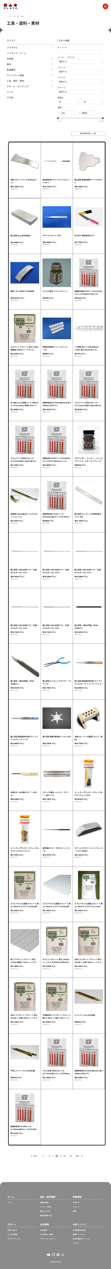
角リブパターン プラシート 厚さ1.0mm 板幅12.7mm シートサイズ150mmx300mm (24, 961)
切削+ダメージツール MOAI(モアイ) (23, 181)
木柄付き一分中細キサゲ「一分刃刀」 (23, 793)
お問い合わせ (12, 1230)
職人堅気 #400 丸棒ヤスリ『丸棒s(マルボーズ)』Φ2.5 (87, 571)
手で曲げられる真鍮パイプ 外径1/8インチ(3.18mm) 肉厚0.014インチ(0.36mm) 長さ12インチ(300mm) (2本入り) (24, 404)
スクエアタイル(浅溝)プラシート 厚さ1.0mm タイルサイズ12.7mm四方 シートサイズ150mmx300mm (88, 905)
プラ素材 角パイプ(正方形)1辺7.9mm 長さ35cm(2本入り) (86, 348)
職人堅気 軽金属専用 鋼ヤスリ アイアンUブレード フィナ (24, 738)
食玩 (9, 64)
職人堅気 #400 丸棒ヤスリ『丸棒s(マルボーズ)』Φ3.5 (56, 626)
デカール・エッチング (17, 86)
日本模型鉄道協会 (79, 1230)
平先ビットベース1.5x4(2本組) (22, 1070)
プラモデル (12, 47)
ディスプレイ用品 (15, 75)
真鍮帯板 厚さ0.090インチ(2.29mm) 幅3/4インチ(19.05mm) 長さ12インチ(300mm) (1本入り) (24, 1128)
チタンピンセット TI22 (52, 235)
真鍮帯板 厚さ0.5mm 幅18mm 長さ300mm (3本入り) (57, 404)
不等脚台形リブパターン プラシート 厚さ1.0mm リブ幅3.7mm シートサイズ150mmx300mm (57, 1016)
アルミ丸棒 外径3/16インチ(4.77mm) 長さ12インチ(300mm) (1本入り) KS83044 (56, 1072)
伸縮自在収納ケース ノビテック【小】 (55, 348)
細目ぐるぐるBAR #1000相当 (22, 291)
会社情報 (43, 1230)
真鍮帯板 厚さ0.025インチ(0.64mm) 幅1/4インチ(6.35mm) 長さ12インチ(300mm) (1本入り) (56, 515)
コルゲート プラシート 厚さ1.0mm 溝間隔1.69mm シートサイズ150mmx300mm (24, 348)
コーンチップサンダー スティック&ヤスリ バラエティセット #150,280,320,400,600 (24, 849)
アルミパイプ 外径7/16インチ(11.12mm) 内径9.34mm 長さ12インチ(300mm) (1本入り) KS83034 (88, 404)
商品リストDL (45, 1211)
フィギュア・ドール (16, 53)
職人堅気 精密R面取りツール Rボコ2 (88, 181)
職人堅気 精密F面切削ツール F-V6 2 (57, 736)
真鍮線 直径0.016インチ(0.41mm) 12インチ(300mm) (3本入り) (88, 292)
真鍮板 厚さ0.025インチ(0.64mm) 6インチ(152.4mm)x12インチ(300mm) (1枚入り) (56, 459)
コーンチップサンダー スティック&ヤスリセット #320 (88, 793)
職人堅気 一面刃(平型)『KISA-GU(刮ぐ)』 (86, 626)
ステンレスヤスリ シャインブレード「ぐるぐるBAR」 (88, 849)
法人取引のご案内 (46, 1234)
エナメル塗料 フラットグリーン (55, 291)
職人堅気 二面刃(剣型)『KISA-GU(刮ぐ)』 (22, 682)
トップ (9, 16)
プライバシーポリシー (48, 1239)
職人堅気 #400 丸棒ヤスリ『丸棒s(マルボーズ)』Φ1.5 (23, 571)
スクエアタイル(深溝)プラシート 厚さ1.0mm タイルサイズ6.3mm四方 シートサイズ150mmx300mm (24, 905)
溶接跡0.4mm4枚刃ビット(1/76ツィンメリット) (24, 515)
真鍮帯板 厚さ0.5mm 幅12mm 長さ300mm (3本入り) (88, 1072)
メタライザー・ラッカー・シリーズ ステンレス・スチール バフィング (88, 459)
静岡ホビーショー (79, 1234)
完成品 (10, 58)
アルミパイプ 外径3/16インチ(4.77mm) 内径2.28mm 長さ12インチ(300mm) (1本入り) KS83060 (24, 459)
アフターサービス (13, 1239)
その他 (10, 97)
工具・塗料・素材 (15, 81)
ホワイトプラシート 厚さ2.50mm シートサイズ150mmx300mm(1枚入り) (57, 961)
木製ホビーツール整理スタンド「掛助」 (88, 738)
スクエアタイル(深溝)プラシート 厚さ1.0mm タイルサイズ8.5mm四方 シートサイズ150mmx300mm (57, 905)
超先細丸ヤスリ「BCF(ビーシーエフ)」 (56, 849)
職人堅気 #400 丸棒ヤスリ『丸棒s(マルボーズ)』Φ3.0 (23, 626)
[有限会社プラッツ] (11, 6)
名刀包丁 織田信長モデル (84, 235)
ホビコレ (76, 1243)
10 (64, 1156)
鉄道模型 (11, 69)
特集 (74, 1211)
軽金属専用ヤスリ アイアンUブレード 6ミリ (56, 181)
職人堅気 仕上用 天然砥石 (20, 235)
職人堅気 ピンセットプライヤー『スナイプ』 (57, 682)
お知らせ (76, 1202)
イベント (76, 1207)
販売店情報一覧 (46, 1215)
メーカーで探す (45, 1207)
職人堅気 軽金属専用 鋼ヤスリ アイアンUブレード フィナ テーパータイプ (88, 682)
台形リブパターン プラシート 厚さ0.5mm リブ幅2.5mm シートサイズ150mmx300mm (24, 1016)
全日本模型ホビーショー (82, 1239)
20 (70, 1156)
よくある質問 (12, 1234)
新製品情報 (44, 1202)
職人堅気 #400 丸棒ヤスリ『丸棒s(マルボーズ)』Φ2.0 (56, 571)
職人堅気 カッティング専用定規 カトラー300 (88, 515)
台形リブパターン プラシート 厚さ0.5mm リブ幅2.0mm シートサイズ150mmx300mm (88, 961)
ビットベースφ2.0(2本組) (84, 1015)
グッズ (10, 92)
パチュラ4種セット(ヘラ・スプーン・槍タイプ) (56, 793)
